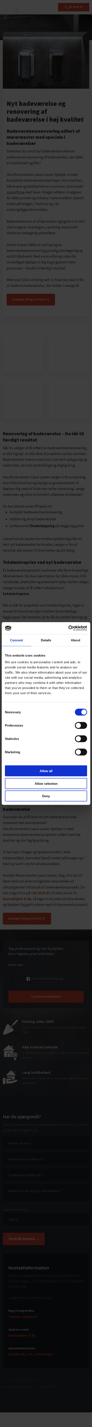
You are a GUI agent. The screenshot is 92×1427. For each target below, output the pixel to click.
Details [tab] (46, 640)
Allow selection (46, 783)
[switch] (81, 725)
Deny (46, 796)
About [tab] (75, 640)
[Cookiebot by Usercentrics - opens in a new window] (68, 628)
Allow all (46, 771)
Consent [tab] (16, 640)
